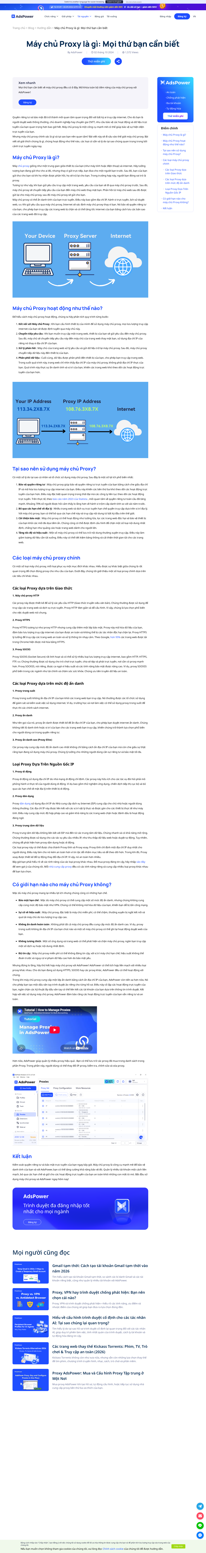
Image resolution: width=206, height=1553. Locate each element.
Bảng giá (99, 11)
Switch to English (114, 1)
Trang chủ (19, 28)
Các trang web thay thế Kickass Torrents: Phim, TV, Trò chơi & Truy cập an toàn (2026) (61, 1344)
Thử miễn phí (96, 61)
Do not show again (134, 2)
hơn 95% (115, 637)
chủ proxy (23, 166)
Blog (31, 28)
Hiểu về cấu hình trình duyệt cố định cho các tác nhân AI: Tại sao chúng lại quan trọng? (62, 1316)
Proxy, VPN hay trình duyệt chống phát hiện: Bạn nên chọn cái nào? (51, 1290)
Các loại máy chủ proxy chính (176, 161)
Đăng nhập (165, 16)
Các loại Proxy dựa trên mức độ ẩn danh (177, 181)
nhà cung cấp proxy (60, 866)
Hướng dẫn (44, 28)
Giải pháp (66, 11)
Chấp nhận (178, 1546)
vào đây (140, 861)
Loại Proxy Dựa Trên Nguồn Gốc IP (176, 190)
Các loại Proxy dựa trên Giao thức (175, 171)
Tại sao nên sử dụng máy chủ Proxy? (174, 152)
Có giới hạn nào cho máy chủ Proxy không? (176, 200)
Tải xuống (112, 11)
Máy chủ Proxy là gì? (174, 134)
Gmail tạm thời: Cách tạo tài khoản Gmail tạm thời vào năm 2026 (49, 1263)
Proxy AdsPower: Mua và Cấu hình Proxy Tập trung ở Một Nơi (47, 1370)
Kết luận (167, 208)
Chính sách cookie (113, 1548)
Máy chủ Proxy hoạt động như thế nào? (174, 142)
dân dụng (25, 803)
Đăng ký (182, 16)
